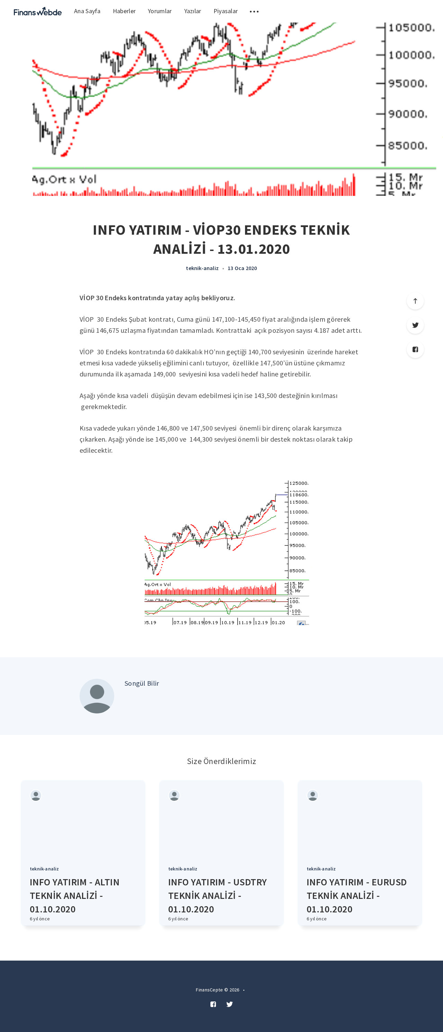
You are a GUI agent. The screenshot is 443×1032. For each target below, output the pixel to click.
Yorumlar (160, 11)
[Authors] (36, 795)
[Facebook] (415, 349)
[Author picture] (97, 696)
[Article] (83, 819)
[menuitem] (38, 11)
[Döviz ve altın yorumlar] (38, 11)
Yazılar (192, 11)
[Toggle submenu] (254, 11)
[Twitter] (415, 325)
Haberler (124, 11)
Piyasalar (226, 11)
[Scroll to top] (415, 301)
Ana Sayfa (87, 11)
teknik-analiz (202, 268)
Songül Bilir (142, 683)
